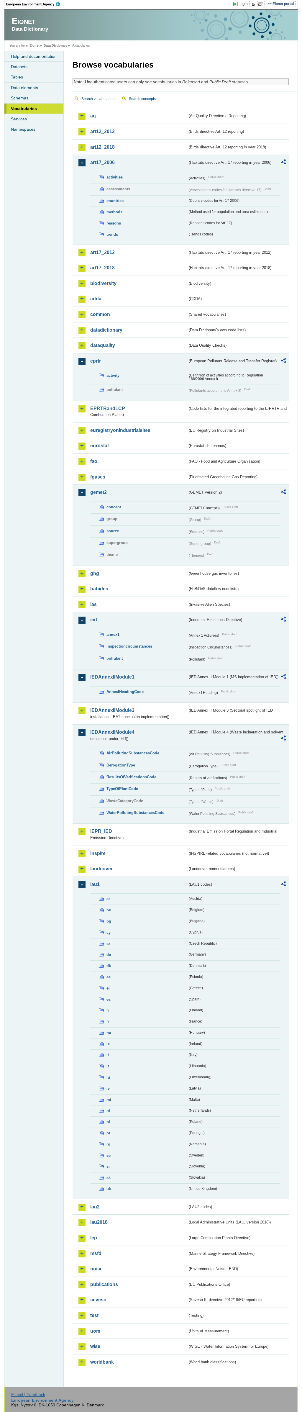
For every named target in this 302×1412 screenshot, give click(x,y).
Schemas (19, 98)
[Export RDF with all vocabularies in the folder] (283, 162)
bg (108, 921)
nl (108, 1110)
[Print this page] (254, 4)
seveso (98, 1299)
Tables (17, 77)
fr (107, 1021)
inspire (98, 853)
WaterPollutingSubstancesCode (135, 812)
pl (108, 1122)
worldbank (102, 1362)
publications (104, 1284)
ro (108, 1144)
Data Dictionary (56, 45)
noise (96, 1268)
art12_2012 (102, 131)
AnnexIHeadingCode (125, 691)
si (108, 1166)
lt (107, 1066)
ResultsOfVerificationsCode (131, 777)
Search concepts (142, 99)
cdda (95, 298)
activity (112, 375)
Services (19, 119)
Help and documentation (34, 56)
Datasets (19, 66)
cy (108, 932)
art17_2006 (102, 162)
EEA (35, 4)
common (100, 314)
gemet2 (98, 492)
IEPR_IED (101, 831)
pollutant (114, 658)
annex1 (112, 634)
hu (108, 1033)
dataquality (102, 345)
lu (108, 1077)
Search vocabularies (97, 99)
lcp (93, 1237)
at (108, 899)
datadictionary (106, 329)
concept (113, 507)
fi (107, 1010)
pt (108, 1133)
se (108, 1155)
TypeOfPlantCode (122, 789)
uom (95, 1331)
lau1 (95, 884)
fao (93, 461)
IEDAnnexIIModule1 (112, 676)
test (94, 1315)
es (108, 999)
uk (108, 1189)
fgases (97, 476)
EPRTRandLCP (107, 408)
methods (114, 212)
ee (108, 977)
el (108, 988)
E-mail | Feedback (28, 1394)
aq (93, 115)
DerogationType (120, 765)
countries (115, 201)
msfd (95, 1253)
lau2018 (99, 1222)
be (108, 910)
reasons (113, 223)
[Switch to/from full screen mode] (261, 4)
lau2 (95, 1206)
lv (108, 1088)
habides (99, 588)
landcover (101, 868)
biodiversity (103, 283)
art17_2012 (102, 252)
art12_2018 (102, 147)
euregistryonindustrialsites (120, 430)
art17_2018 (102, 267)
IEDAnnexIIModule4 (112, 732)
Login (243, 4)
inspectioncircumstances (129, 646)
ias (93, 604)
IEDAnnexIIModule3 (112, 710)
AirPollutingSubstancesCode (132, 753)
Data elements (24, 87)
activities (114, 177)
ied (93, 619)
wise (95, 1346)
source (112, 531)
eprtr (95, 360)
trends (112, 234)
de (108, 954)
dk (108, 966)
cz (108, 943)
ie (108, 1044)
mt (108, 1100)
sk (108, 1177)
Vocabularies (24, 108)
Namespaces (23, 129)
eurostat (99, 445)
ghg (94, 573)
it (107, 1055)
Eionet (34, 45)
